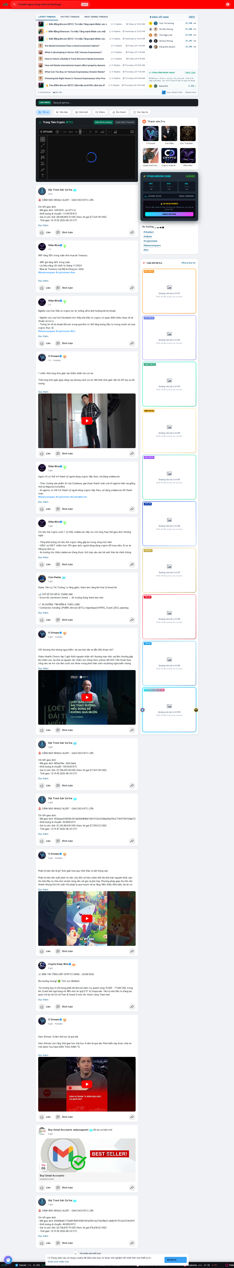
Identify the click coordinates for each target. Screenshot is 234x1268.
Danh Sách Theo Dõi (125, 122)
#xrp (72, 272)
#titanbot (148, 232)
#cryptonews (63, 272)
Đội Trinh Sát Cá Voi (60, 189)
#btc (72, 331)
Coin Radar (54, 577)
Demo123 (163, 86)
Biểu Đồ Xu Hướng (103, 122)
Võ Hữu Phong (166, 29)
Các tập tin (142, 112)
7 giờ (50, 1205)
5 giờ (50, 802)
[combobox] (50, 4)
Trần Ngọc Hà (165, 35)
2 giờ (50, 470)
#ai (72, 496)
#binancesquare (46, 272)
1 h (49, 249)
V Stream (53, 356)
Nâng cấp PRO (169, 214)
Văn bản (63, 112)
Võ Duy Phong (166, 41)
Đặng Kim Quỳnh (167, 47)
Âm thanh (121, 112)
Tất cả (45, 112)
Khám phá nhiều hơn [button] (58, 1261)
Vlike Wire (54, 245)
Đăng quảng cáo (188, 263)
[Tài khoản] (228, 4)
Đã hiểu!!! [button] (171, 1260)
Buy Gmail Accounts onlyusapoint (68, 1129)
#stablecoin (80, 496)
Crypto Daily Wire (58, 964)
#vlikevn (147, 236)
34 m (50, 194)
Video (102, 112)
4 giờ (50, 747)
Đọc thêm (43, 225)
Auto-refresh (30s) (174, 92)
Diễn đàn (58, 92)
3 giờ (50, 637)
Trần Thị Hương (166, 23)
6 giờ (50, 1134)
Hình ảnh (83, 112)
